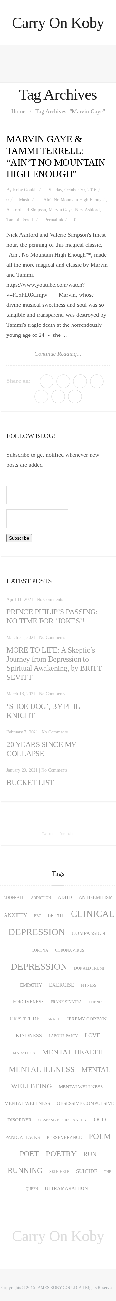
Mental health (72, 1052)
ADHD (65, 897)
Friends (96, 1002)
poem (100, 1136)
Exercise (61, 985)
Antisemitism (96, 897)
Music (24, 199)
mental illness (42, 1069)
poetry (61, 1153)
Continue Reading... (58, 353)
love (92, 1035)
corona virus (69, 950)
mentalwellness (81, 1086)
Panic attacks (22, 1137)
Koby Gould (24, 189)
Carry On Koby (58, 22)
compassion (88, 933)
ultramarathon (66, 1188)
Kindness (29, 1036)
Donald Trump (89, 968)
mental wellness (27, 1103)
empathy (31, 984)
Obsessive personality (62, 1120)
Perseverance (64, 1137)
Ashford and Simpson (26, 209)
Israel (53, 1019)
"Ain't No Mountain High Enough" (74, 199)
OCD (100, 1119)
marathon (24, 1053)
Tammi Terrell (19, 219)
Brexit (56, 915)
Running (25, 1170)
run (90, 1154)
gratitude (25, 1019)
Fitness (88, 985)
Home (18, 111)
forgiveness (28, 1001)
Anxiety (15, 915)
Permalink (53, 219)
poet (29, 1154)
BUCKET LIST (30, 782)
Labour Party (63, 1036)
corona (40, 950)
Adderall (13, 897)
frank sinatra (66, 1002)
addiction (41, 897)
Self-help (59, 1171)
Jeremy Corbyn (87, 1018)
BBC (37, 916)
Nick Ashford (87, 209)
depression (39, 966)
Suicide (86, 1171)
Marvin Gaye (60, 209)
